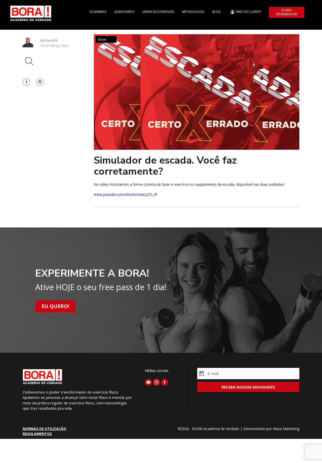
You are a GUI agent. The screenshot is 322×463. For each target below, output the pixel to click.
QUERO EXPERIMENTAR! (286, 12)
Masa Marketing (286, 428)
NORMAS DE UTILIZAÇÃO (44, 428)
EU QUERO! (55, 306)
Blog (216, 12)
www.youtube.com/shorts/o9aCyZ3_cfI (125, 194)
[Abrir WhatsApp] (309, 450)
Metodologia (193, 12)
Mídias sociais (157, 370)
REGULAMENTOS (37, 433)
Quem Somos (124, 12)
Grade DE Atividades (158, 12)
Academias (98, 12)
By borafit (49, 40)
